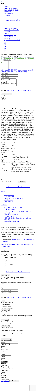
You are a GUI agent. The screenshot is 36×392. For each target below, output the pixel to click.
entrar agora (4, 320)
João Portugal (5, 70)
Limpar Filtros (5, 381)
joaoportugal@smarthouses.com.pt (17, 71)
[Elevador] (5, 375)
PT (5, 43)
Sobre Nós (7, 11)
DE (5, 50)
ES (5, 48)
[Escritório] (7, 353)
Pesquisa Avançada (10, 35)
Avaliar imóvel (8, 200)
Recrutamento (8, 13)
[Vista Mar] (5, 377)
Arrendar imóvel (9, 196)
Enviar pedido (5, 310)
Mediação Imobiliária (10, 8)
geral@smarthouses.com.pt (12, 221)
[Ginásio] (5, 374)
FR (5, 46)
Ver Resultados (14, 381)
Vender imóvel (8, 201)
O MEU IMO (16, 239)
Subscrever (22, 181)
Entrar (3, 301)
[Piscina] (5, 372)
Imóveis (6, 6)
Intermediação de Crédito (11, 10)
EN (5, 45)
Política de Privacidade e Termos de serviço (18, 90)
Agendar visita (5, 275)
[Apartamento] (7, 349)
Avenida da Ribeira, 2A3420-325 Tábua (11, 215)
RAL (8, 246)
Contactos (7, 15)
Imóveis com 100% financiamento (14, 198)
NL (5, 51)
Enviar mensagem (6, 94)
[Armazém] (7, 351)
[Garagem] (7, 354)
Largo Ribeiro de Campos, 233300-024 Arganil (13, 208)
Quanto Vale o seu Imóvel (12, 20)
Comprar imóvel (9, 195)
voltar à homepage (6, 339)
